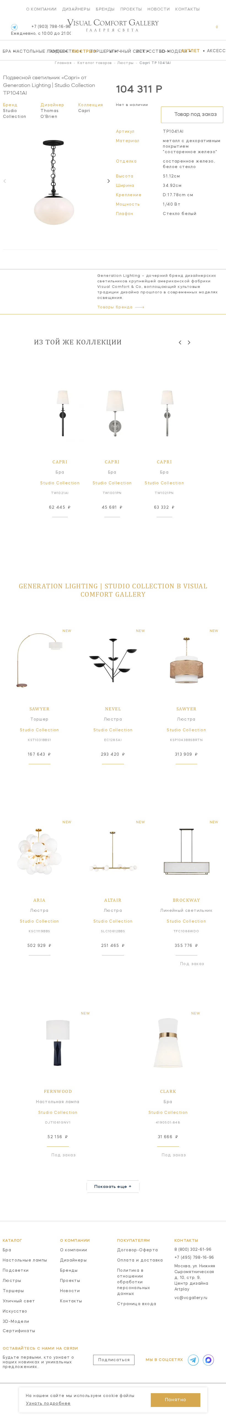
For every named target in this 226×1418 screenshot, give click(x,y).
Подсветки (59, 51)
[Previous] (180, 342)
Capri (84, 111)
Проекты (131, 9)
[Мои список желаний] (198, 30)
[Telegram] (14, 27)
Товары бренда (115, 307)
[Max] (207, 1360)
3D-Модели (169, 51)
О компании (41, 9)
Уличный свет (121, 51)
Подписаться (114, 1360)
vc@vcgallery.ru (191, 1298)
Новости (158, 9)
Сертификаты (19, 1331)
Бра (7, 51)
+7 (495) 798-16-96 (194, 1258)
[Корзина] (212, 30)
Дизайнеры (76, 9)
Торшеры (98, 51)
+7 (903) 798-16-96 (41, 30)
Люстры (79, 51)
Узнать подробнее (48, 1404)
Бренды (105, 9)
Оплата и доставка (140, 1260)
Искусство (146, 51)
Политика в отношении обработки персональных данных (133, 1282)
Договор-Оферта (137, 1250)
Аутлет (190, 51)
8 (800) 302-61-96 (193, 1250)
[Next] (108, 181)
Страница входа (137, 1304)
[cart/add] (66, 526)
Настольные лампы (30, 51)
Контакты (187, 9)
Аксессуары (216, 51)
